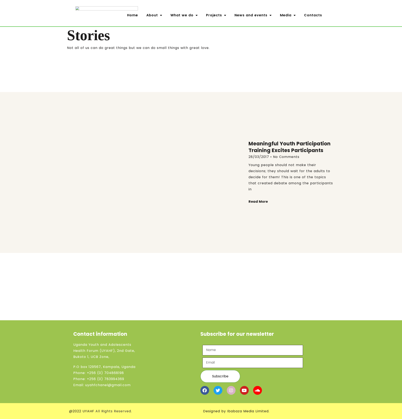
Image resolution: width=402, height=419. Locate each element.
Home (132, 15)
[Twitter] (218, 390)
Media (285, 15)
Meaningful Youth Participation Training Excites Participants (290, 147)
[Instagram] (231, 390)
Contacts (313, 15)
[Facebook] (204, 390)
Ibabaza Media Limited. (248, 411)
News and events (250, 15)
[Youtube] (244, 390)
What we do (181, 15)
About (152, 15)
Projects (214, 15)
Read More (258, 201)
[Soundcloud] (257, 390)
